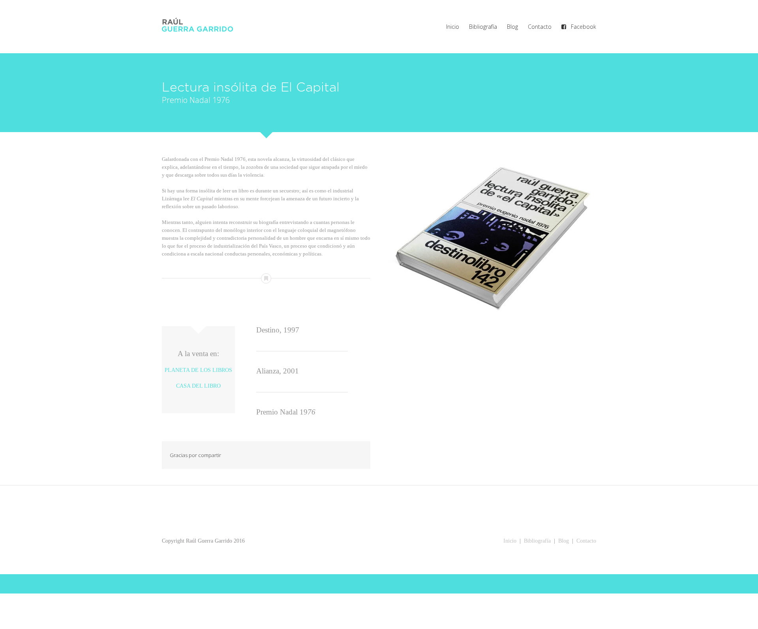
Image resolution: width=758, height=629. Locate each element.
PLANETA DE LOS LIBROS (198, 370)
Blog (563, 541)
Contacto (586, 541)
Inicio (509, 541)
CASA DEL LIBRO (198, 386)
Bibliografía (537, 541)
